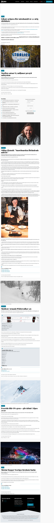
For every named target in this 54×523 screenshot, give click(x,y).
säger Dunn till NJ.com (20, 32)
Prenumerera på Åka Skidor (30, 504)
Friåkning (5, 437)
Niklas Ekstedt (8, 276)
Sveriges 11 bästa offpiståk (6, 271)
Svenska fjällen (18, 276)
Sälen (8, 493)
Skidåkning (11, 493)
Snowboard (15, 276)
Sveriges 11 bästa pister (5, 269)
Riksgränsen (11, 276)
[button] (44, 1)
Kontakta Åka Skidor (30, 501)
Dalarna (4, 493)
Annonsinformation (29, 500)
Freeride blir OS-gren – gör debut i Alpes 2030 (10, 106)
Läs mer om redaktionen (18, 505)
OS (6, 437)
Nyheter (2, 437)
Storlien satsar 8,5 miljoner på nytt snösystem (10, 100)
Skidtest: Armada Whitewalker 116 (8, 112)
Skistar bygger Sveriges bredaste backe (9, 113)
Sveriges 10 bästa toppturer (6, 270)
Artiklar (2, 276)
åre (3, 276)
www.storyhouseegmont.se (33, 518)
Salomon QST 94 (4, 370)
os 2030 (8, 437)
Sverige (21, 276)
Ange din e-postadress (30, 100)
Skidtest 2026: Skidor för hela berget (8, 108)
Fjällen (5, 276)
